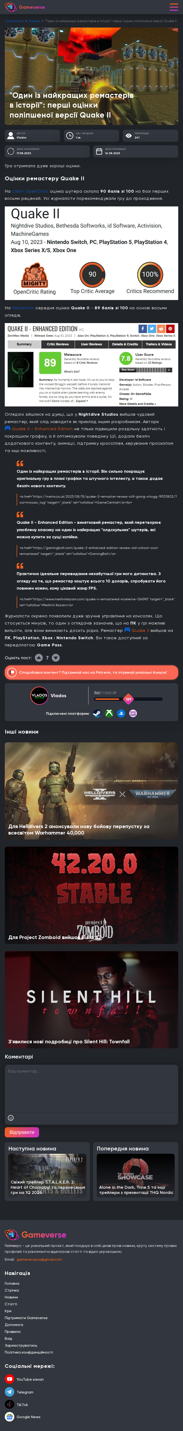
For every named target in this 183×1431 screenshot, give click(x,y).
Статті (11, 1304)
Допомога (14, 1324)
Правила (12, 1331)
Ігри (8, 1311)
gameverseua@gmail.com (39, 1259)
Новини (34, 21)
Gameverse (14, 21)
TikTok (22, 1404)
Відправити (22, 1132)
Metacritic (23, 307)
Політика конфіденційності (29, 1352)
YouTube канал (30, 1379)
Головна (12, 1283)
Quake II (140, 630)
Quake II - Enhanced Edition (42, 428)
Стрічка (12, 1290)
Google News (29, 1417)
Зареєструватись (21, 1345)
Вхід (8, 1338)
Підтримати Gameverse (26, 1318)
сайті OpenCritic (30, 191)
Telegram (25, 1392)
